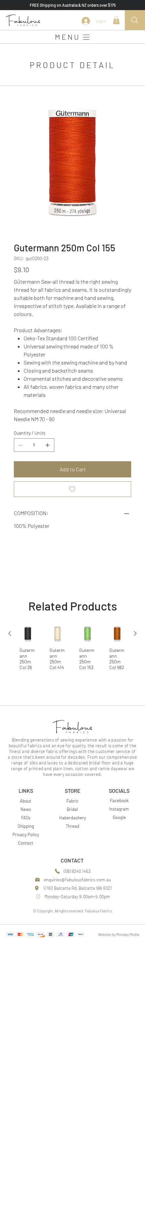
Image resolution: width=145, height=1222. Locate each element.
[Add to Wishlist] (72, 489)
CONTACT (72, 860)
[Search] (135, 20)
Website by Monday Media (118, 934)
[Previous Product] (10, 633)
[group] (72, 650)
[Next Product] (135, 633)
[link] (116, 20)
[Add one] (47, 445)
